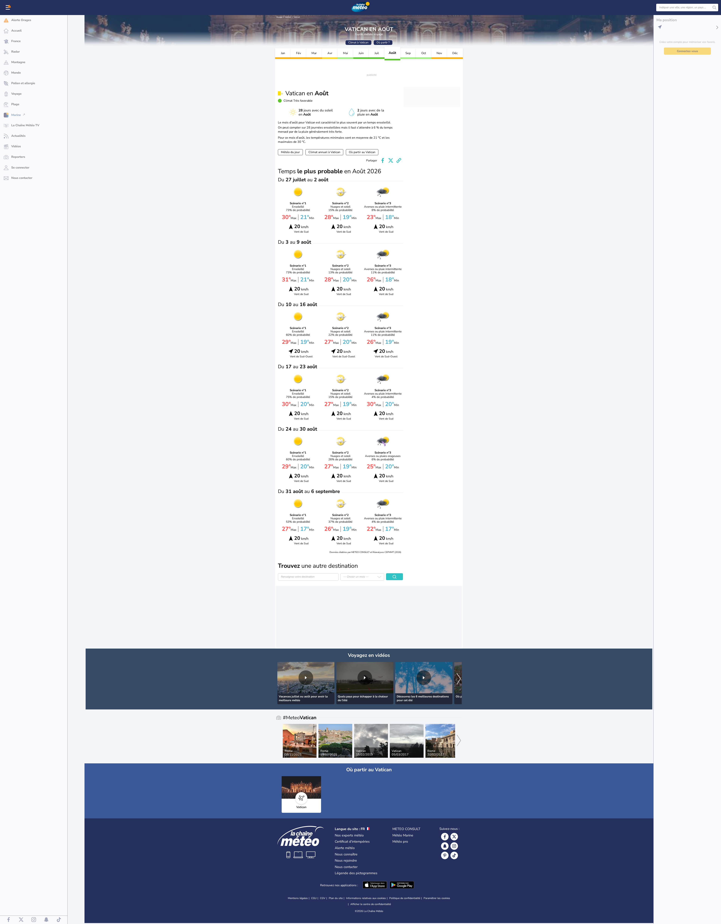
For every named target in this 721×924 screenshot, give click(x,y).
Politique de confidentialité (404, 898)
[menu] (8, 8)
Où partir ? (383, 42)
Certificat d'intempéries (352, 841)
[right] (459, 679)
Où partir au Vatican (362, 152)
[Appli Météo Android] (402, 885)
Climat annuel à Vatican (324, 152)
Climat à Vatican (358, 42)
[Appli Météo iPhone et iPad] (375, 885)
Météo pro (400, 841)
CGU (314, 898)
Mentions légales (298, 898)
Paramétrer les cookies (437, 898)
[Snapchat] (445, 846)
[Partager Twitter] (390, 160)
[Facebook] (445, 836)
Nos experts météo (349, 835)
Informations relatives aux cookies (366, 898)
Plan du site (336, 898)
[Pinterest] (445, 855)
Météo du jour (290, 152)
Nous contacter (346, 867)
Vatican (288, 17)
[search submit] (714, 7)
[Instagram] (454, 846)
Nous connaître (346, 854)
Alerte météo (345, 848)
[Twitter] (454, 836)
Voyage (279, 17)
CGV (322, 898)
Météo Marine (402, 835)
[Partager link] (398, 160)
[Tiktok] (454, 855)
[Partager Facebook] (382, 160)
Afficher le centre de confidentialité (370, 904)
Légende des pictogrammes (356, 873)
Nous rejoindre (346, 860)
